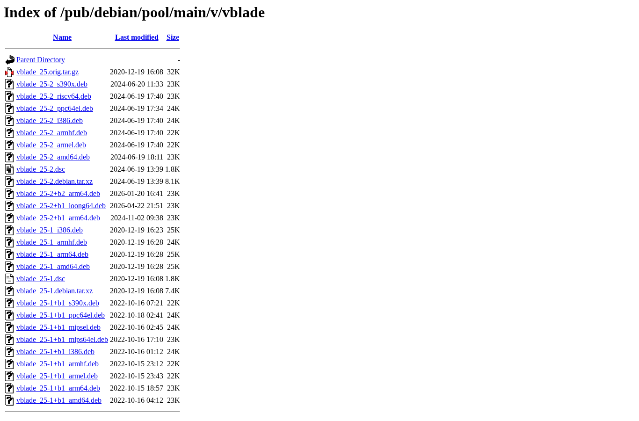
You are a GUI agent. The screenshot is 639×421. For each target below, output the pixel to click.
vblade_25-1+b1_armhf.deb (57, 364)
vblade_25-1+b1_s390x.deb (57, 303)
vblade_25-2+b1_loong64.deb (61, 206)
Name (62, 37)
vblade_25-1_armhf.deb (51, 242)
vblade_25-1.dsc (40, 279)
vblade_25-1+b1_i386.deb (55, 352)
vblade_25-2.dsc (40, 169)
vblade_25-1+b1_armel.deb (57, 376)
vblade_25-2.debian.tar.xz (54, 181)
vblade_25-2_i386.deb (49, 120)
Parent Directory (40, 60)
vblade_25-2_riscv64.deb (53, 96)
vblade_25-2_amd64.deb (53, 157)
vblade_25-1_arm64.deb (52, 254)
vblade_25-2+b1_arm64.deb (58, 218)
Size (173, 37)
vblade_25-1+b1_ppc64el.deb (60, 315)
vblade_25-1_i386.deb (49, 230)
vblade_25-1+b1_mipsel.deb (58, 327)
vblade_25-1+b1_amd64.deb (59, 400)
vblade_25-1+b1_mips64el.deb (62, 339)
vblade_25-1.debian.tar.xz (54, 291)
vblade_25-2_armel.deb (51, 145)
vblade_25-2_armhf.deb (51, 133)
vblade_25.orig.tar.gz (47, 72)
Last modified (137, 37)
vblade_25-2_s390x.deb (51, 84)
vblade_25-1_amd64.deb (53, 266)
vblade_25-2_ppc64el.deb (54, 108)
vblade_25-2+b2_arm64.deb (58, 193)
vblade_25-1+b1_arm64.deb (58, 388)
